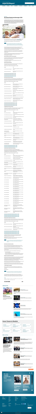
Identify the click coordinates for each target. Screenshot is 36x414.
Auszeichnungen (5, 16)
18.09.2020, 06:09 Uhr (8, 18)
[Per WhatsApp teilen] (6, 281)
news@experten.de (3, 406)
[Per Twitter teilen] (9, 281)
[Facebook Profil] (23, 403)
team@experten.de (5, 405)
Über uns (3, 404)
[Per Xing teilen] (8, 281)
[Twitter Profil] (25, 403)
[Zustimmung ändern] (1, 412)
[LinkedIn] (21, 403)
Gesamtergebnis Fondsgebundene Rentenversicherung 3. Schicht (10, 146)
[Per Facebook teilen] (7, 281)
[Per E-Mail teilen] (4, 281)
